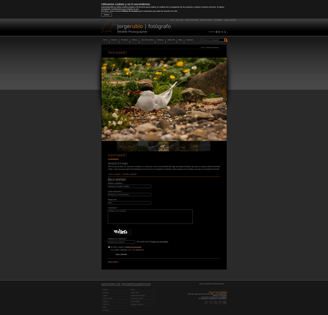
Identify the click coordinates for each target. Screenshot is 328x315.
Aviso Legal (179, 20)
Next (220, 103)
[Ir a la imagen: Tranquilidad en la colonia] (132, 146)
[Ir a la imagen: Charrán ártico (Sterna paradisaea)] (122, 146)
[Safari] (225, 303)
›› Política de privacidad (137, 295)
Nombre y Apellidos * (115, 183)
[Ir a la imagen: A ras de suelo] (184, 146)
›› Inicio (132, 289)
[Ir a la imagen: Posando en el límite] (195, 146)
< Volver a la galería (114, 174)
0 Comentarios (113, 159)
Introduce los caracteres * (117, 239)
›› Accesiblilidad (135, 301)
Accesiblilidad (218, 20)
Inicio (172, 20)
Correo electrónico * (115, 191)
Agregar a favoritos (230, 20)
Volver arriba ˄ (113, 262)
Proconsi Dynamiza (218, 283)
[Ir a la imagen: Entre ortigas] (143, 146)
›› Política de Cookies (136, 298)
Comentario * (112, 208)
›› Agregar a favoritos (136, 304)
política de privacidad (133, 247)
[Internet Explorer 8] (206, 303)
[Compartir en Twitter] (219, 31)
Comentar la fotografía (130, 174)
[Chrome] (215, 303)
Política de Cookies (130, 11)
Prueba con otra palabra (159, 242)
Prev (108, 103)
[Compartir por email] (217, 31)
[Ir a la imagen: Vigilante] (174, 146)
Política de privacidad (191, 20)
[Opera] (220, 303)
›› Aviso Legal (134, 292)
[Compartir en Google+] (225, 31)
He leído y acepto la (125, 247)
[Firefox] (211, 303)
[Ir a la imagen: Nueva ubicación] (205, 146)
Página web (112, 200)
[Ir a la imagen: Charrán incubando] (153, 146)
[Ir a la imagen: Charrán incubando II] (163, 146)
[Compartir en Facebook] (222, 31)
